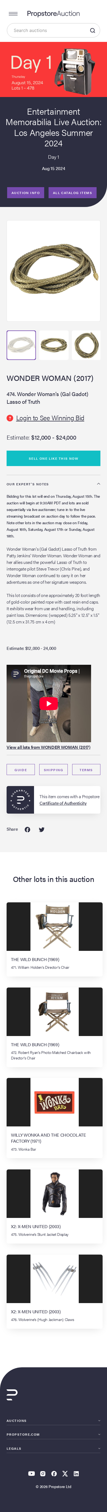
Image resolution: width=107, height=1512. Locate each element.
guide (21, 769)
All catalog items (72, 192)
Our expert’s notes (28, 483)
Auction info (26, 192)
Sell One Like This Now (53, 458)
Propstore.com (23, 1434)
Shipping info (53, 771)
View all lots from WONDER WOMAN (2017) (49, 747)
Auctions (17, 1420)
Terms (86, 769)
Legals (14, 1448)
